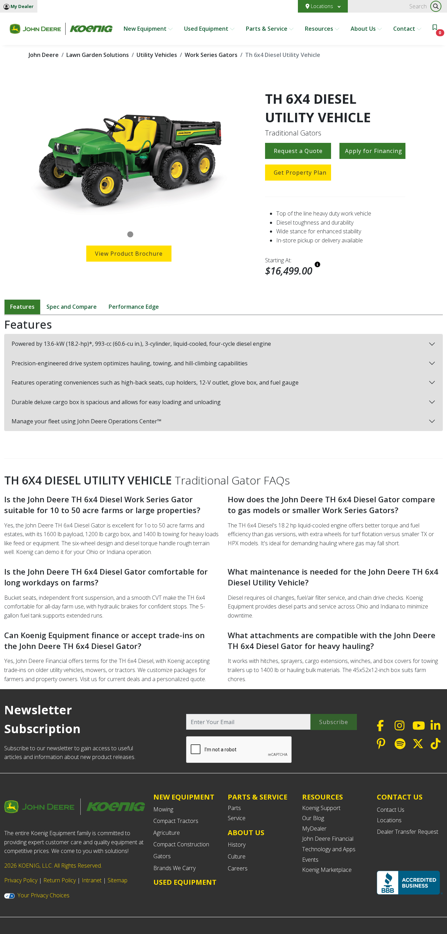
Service (237, 818)
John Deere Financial (327, 838)
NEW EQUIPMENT (183, 797)
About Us (364, 28)
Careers (238, 868)
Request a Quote (298, 151)
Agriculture (166, 833)
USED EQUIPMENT (185, 882)
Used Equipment (207, 28)
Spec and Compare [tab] (71, 307)
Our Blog (313, 818)
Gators (162, 856)
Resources (320, 28)
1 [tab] (130, 234)
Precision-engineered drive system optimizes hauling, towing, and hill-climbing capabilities (130, 363)
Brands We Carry (174, 868)
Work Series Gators (211, 55)
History (237, 844)
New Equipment (146, 28)
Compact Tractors (175, 821)
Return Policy (59, 880)
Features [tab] (22, 307)
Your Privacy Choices (43, 895)
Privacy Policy (20, 880)
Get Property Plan (300, 172)
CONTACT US (400, 797)
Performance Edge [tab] (134, 307)
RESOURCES (322, 797)
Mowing (163, 809)
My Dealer (21, 6)
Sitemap (117, 880)
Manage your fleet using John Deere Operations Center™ (86, 421)
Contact (405, 28)
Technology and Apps (329, 849)
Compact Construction (181, 844)
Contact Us (390, 809)
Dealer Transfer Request (407, 832)
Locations (322, 6)
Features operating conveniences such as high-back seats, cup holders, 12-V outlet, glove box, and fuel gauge (155, 382)
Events (310, 859)
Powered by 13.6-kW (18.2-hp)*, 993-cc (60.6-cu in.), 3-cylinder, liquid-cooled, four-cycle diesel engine (141, 344)
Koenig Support (321, 808)
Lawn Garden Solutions (97, 55)
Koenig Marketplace (327, 870)
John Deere (44, 55)
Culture (237, 856)
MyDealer (314, 828)
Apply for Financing (373, 151)
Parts (234, 808)
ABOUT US (246, 832)
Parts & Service (267, 28)
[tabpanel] (130, 158)
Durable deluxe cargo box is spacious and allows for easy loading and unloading (116, 402)
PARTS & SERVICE (257, 797)
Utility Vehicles (157, 55)
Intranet (92, 880)
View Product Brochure (129, 253)
